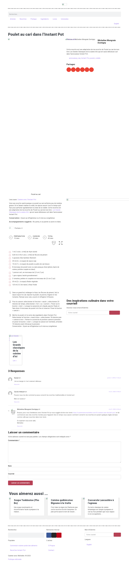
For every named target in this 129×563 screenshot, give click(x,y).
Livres (55, 19)
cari (79, 58)
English (116, 24)
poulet (92, 58)
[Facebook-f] (48, 535)
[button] (69, 69)
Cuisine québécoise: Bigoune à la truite (62, 502)
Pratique (34, 19)
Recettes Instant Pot (18, 550)
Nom (10, 466)
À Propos (51, 546)
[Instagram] (53, 535)
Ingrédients (45, 19)
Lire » (15, 361)
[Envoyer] (114, 313)
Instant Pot (85, 58)
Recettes (23, 19)
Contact (51, 550)
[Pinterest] (58, 535)
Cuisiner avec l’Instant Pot (27, 200)
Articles (13, 19)
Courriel (11, 474)
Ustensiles (64, 19)
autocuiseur (73, 58)
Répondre (16, 384)
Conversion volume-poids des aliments (23, 546)
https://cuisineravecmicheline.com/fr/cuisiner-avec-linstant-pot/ (94, 413)
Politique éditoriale (14, 559)
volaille (97, 58)
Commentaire (14, 440)
